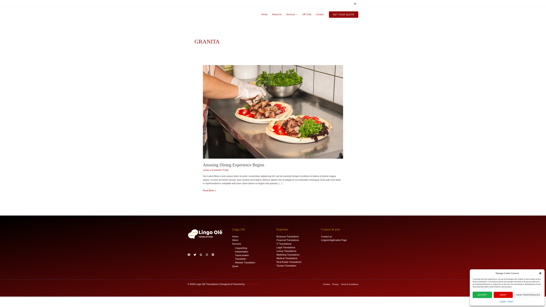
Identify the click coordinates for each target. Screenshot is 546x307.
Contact (320, 14)
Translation (240, 259)
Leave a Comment (212, 170)
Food (225, 170)
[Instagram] (207, 254)
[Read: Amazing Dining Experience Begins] (273, 111)
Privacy (510, 301)
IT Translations (284, 244)
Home (264, 14)
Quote (235, 266)
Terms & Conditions (349, 284)
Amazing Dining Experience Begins (233, 164)
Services (290, 14)
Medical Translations (287, 258)
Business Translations (288, 236)
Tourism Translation (286, 266)
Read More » (209, 190)
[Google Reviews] (201, 254)
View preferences (528, 295)
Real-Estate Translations (289, 262)
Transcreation (242, 255)
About (235, 240)
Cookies (503, 301)
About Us (277, 14)
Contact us (326, 236)
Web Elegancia (253, 284)
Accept (482, 295)
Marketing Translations (288, 255)
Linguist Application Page (334, 240)
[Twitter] (195, 254)
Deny (503, 295)
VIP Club (306, 14)
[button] (540, 273)
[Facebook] (189, 254)
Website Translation (245, 262)
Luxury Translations (286, 251)
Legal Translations (286, 247)
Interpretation (241, 251)
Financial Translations (288, 240)
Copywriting (241, 248)
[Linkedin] (213, 254)
